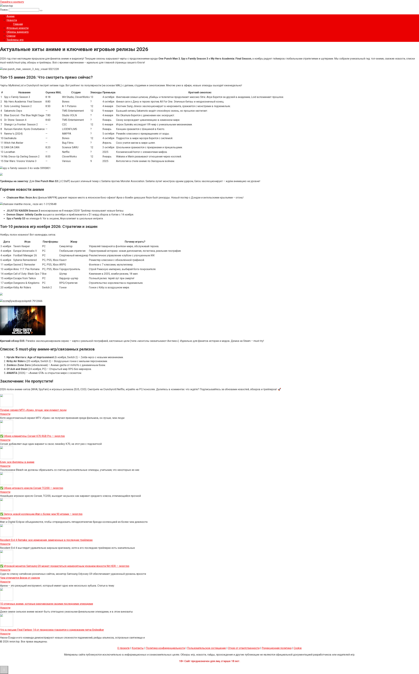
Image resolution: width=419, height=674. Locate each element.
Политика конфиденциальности (165, 648)
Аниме (11, 16)
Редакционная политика (276, 648)
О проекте (123, 648)
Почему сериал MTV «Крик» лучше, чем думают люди (33, 410)
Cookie (298, 648)
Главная (18, 24)
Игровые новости (17, 28)
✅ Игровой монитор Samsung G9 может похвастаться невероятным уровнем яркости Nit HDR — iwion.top (64, 566)
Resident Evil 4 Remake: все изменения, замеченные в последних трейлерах (46, 540)
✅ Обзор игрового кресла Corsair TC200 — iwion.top (31, 488)
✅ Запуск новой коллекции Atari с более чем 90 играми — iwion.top (41, 514)
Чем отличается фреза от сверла (20, 577)
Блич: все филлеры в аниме (17, 462)
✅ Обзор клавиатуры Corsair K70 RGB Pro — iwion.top (32, 436)
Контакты (138, 648)
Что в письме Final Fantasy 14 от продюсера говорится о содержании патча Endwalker (52, 629)
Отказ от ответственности (244, 648)
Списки (11, 35)
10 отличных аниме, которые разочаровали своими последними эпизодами (46, 603)
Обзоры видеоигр (18, 32)
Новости (12, 20)
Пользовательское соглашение (206, 648)
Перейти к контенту (12, 1)
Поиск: (4, 9)
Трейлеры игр (15, 39)
